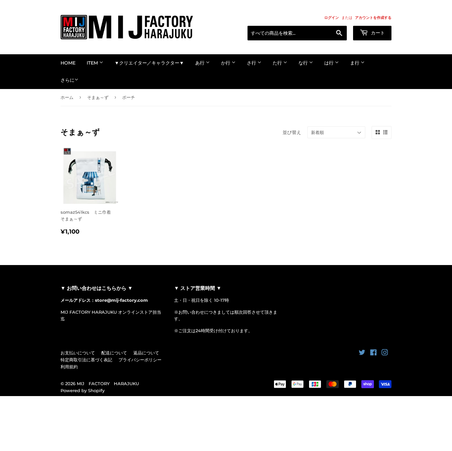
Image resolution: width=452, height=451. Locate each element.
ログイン (331, 17)
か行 (226, 63)
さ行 (252, 63)
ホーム (67, 97)
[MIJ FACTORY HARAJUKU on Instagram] (385, 353)
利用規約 (69, 366)
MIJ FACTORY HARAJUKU (108, 383)
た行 (278, 63)
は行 (329, 63)
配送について (114, 352)
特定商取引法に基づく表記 (86, 359)
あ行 (200, 63)
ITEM (93, 63)
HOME (68, 63)
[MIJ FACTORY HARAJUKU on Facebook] (373, 353)
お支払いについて (78, 352)
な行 (303, 63)
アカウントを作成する (373, 17)
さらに (67, 80)
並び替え (292, 132)
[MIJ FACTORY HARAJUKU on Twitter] (362, 353)
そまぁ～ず (98, 97)
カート (377, 33)
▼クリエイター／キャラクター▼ (149, 63)
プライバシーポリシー (139, 359)
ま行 (355, 63)
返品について (146, 352)
